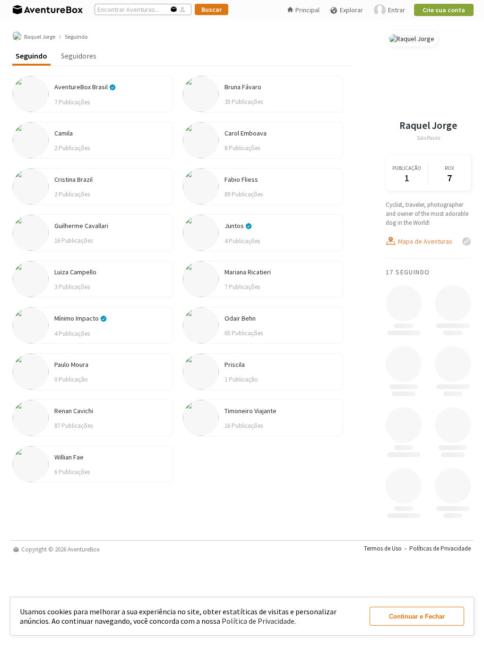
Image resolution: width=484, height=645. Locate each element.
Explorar (351, 10)
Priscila (235, 364)
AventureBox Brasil (81, 87)
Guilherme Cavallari (81, 225)
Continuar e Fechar (417, 616)
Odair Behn (240, 318)
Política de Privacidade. (259, 621)
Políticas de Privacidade (440, 548)
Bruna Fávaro (243, 87)
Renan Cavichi (73, 411)
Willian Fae (69, 457)
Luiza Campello (75, 272)
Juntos (235, 225)
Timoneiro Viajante (251, 411)
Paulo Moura (71, 364)
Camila (63, 133)
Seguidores (78, 55)
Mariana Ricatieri (248, 272)
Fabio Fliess (241, 179)
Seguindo (31, 55)
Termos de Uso (383, 548)
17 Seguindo (408, 272)
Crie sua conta (444, 10)
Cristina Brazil (73, 179)
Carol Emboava (246, 133)
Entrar (396, 10)
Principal (307, 10)
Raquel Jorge (428, 125)
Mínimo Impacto (77, 318)
